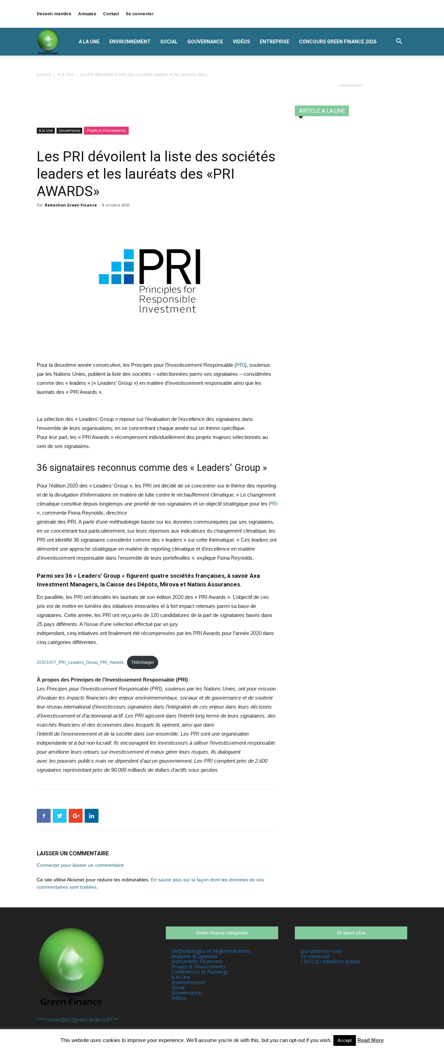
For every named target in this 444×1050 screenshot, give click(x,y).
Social (169, 41)
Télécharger (142, 662)
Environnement (130, 41)
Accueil (44, 74)
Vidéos (241, 41)
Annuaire (87, 13)
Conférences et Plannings (200, 971)
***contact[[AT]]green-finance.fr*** (77, 1019)
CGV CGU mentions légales (330, 961)
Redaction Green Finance (71, 205)
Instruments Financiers (196, 961)
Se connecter (140, 13)
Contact (111, 13)
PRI (240, 365)
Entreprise (274, 41)
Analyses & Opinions (194, 956)
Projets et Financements (106, 130)
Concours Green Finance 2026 (337, 41)
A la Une (89, 41)
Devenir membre (54, 13)
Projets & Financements (198, 966)
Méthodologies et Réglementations (211, 951)
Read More (370, 1040)
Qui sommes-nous (321, 951)
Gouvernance (205, 41)
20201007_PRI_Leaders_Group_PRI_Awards (80, 662)
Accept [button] (345, 1040)
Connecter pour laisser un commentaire (80, 865)
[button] (399, 42)
